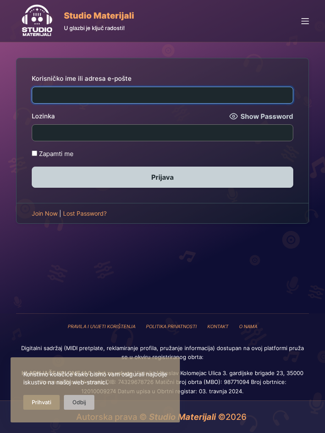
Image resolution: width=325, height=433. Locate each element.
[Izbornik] (305, 21)
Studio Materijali (99, 16)
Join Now (45, 213)
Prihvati (41, 402)
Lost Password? (85, 213)
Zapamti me (55, 154)
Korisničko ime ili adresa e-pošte (82, 78)
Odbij (79, 402)
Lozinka (43, 116)
